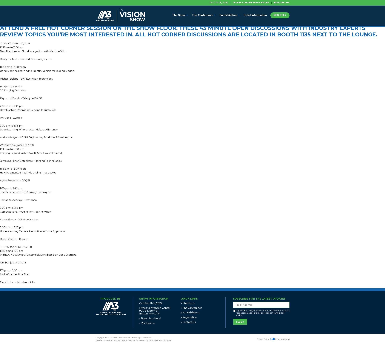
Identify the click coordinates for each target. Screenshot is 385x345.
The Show (178, 15)
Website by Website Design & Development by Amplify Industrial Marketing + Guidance (133, 340)
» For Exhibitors (190, 312)
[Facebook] (109, 322)
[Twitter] (111, 322)
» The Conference (191, 307)
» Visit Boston (147, 323)
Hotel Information (255, 15)
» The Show (188, 303)
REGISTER (280, 15)
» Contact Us (188, 322)
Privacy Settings (282, 339)
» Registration (189, 317)
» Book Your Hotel (150, 318)
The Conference (202, 15)
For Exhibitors (228, 15)
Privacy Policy (263, 339)
